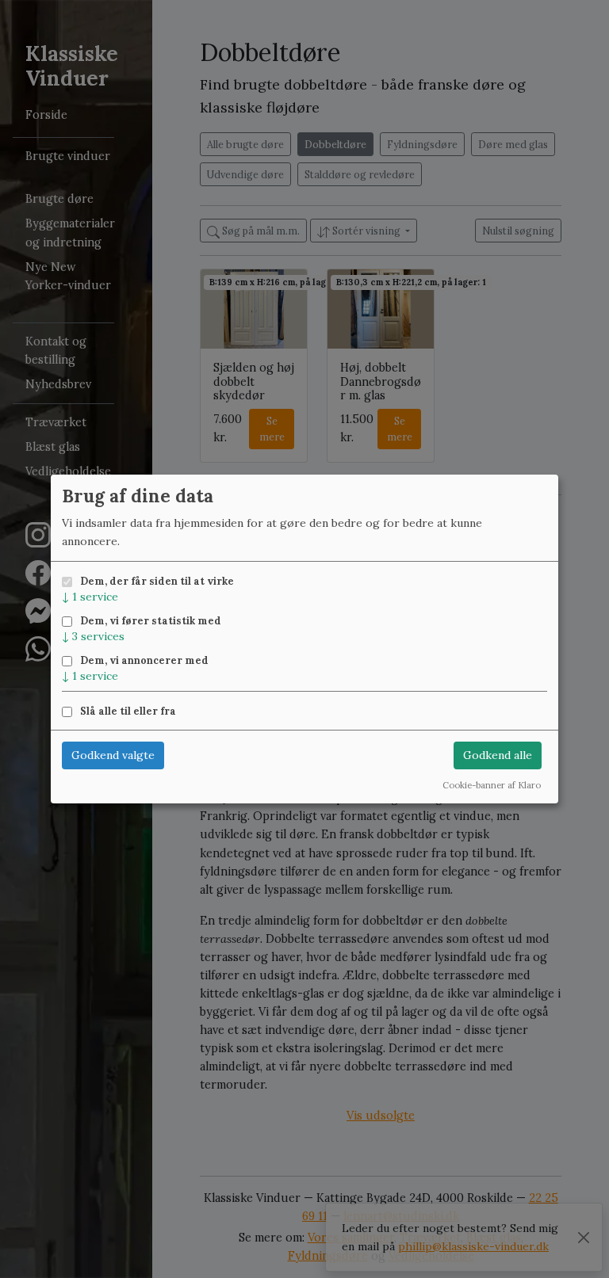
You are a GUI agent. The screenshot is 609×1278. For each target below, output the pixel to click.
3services (93, 636)
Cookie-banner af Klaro (491, 785)
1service (90, 596)
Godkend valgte (113, 755)
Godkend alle (497, 755)
